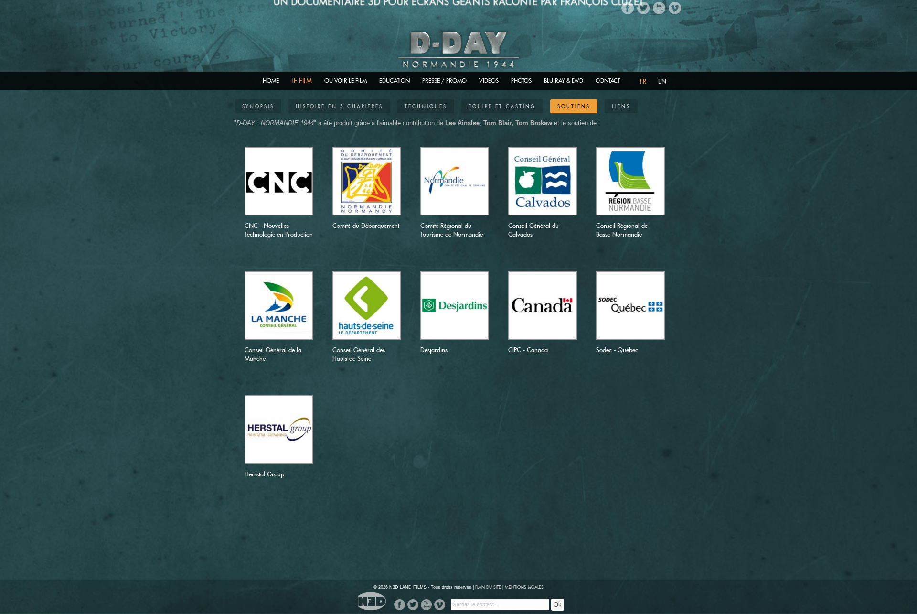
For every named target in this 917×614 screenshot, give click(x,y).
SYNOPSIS (258, 106)
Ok (558, 604)
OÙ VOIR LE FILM (345, 80)
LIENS (621, 106)
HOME (271, 80)
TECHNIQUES (426, 106)
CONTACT (608, 80)
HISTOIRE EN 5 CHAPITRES (339, 106)
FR (643, 81)
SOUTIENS (573, 106)
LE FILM (301, 80)
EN (662, 81)
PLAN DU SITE (488, 587)
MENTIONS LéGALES (524, 587)
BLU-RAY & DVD (563, 80)
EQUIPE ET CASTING (502, 106)
